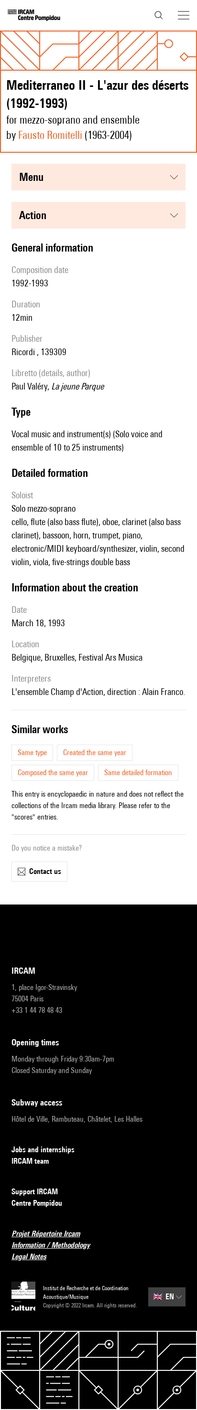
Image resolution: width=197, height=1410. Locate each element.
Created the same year (94, 752)
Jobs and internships (43, 1149)
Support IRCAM (34, 1191)
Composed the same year (53, 772)
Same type (32, 752)
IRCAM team (30, 1161)
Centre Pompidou (36, 1203)
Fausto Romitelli (50, 134)
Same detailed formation (138, 772)
